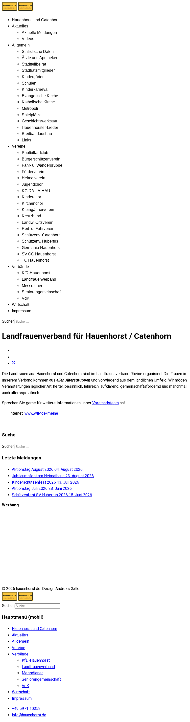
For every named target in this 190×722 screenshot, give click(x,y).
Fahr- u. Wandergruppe (42, 165)
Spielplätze (32, 115)
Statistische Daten (38, 51)
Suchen (8, 321)
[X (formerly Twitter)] (13, 363)
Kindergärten (33, 77)
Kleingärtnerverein (38, 209)
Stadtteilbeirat (34, 64)
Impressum (21, 311)
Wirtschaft (20, 304)
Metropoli (30, 108)
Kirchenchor (32, 203)
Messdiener (32, 286)
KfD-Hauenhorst (36, 273)
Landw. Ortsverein (37, 222)
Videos (28, 39)
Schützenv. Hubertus (40, 241)
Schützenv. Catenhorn (41, 235)
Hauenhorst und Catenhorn (36, 20)
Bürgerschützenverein (41, 159)
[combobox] (37, 321)
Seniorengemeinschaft (41, 292)
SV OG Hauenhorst (39, 254)
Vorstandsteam (105, 403)
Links (26, 140)
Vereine (18, 146)
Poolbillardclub (35, 153)
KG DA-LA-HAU (36, 191)
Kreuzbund (31, 216)
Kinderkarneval (35, 89)
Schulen (29, 83)
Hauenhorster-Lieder (40, 127)
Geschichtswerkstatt (39, 121)
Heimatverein (33, 178)
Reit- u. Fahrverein (38, 228)
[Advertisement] (95, 547)
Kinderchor (31, 197)
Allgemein (21, 45)
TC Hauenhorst (35, 260)
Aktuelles (20, 26)
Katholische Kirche (38, 102)
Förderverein (33, 172)
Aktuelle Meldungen (39, 32)
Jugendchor (32, 184)
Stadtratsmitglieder (38, 70)
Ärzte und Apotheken (40, 58)
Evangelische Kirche (40, 96)
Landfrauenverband (39, 279)
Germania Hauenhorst (41, 248)
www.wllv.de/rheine (41, 413)
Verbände (20, 267)
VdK (25, 298)
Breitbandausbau (37, 134)
